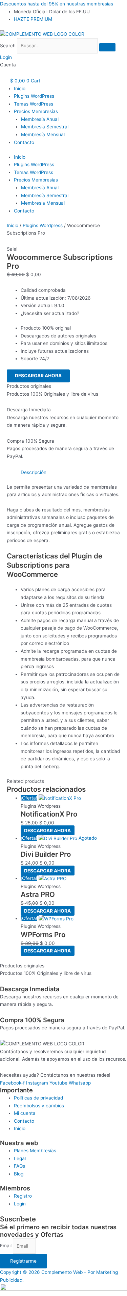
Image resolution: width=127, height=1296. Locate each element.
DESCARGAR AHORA (38, 375)
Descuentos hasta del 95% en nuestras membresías (56, 3)
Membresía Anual (40, 119)
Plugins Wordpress (43, 225)
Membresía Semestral (44, 126)
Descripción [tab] (33, 472)
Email (6, 1246)
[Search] (107, 47)
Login (6, 57)
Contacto (24, 142)
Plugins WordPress (34, 96)
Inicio (19, 88)
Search (8, 45)
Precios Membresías (36, 111)
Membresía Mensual (43, 134)
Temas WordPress (33, 104)
